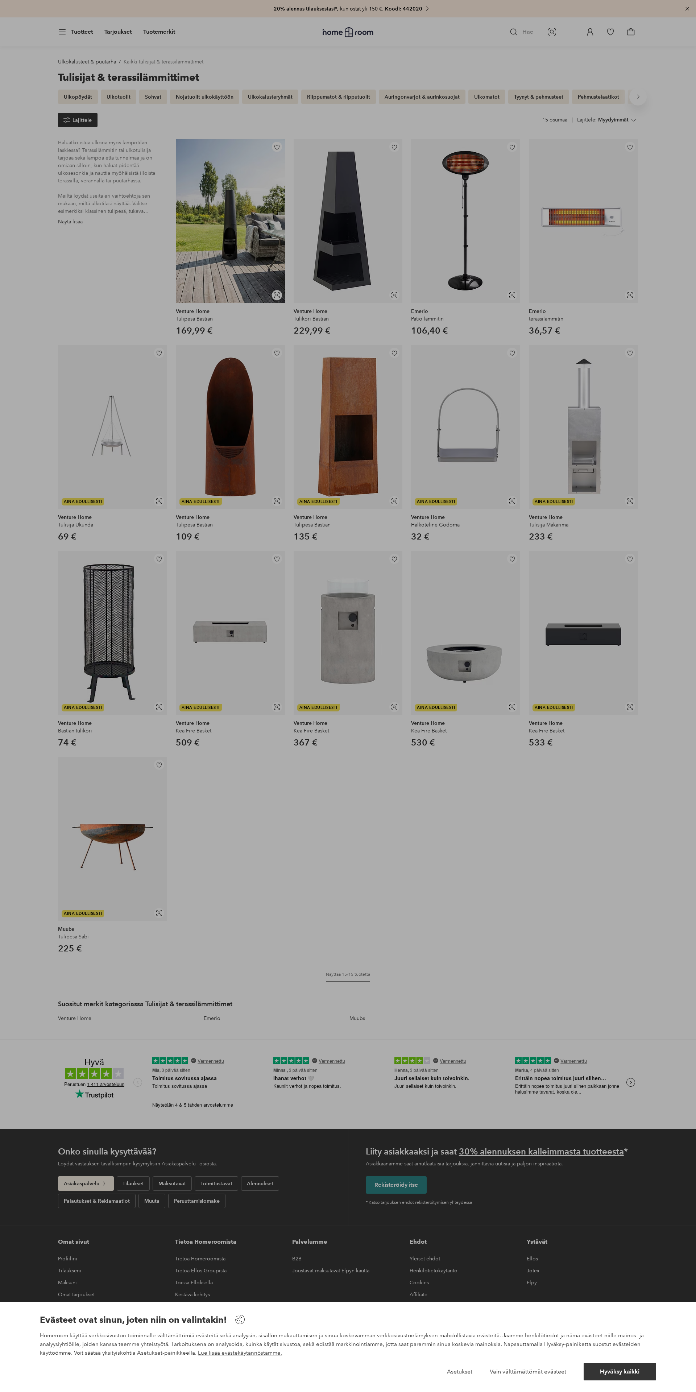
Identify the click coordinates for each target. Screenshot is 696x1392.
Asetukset (459, 1371)
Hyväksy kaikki (619, 1371)
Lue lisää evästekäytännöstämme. (240, 1353)
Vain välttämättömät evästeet (528, 1371)
